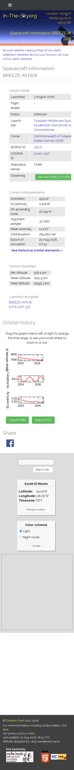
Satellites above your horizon (37, 54)
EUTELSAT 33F (20, 307)
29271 (38, 147)
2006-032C (42, 153)
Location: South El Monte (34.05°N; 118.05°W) (58, 18)
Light (26, 531)
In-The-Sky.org (20, 16)
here (32, 733)
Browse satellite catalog (19, 50)
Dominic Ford (15, 720)
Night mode (30, 537)
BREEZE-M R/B (20, 302)
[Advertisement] (37, 592)
